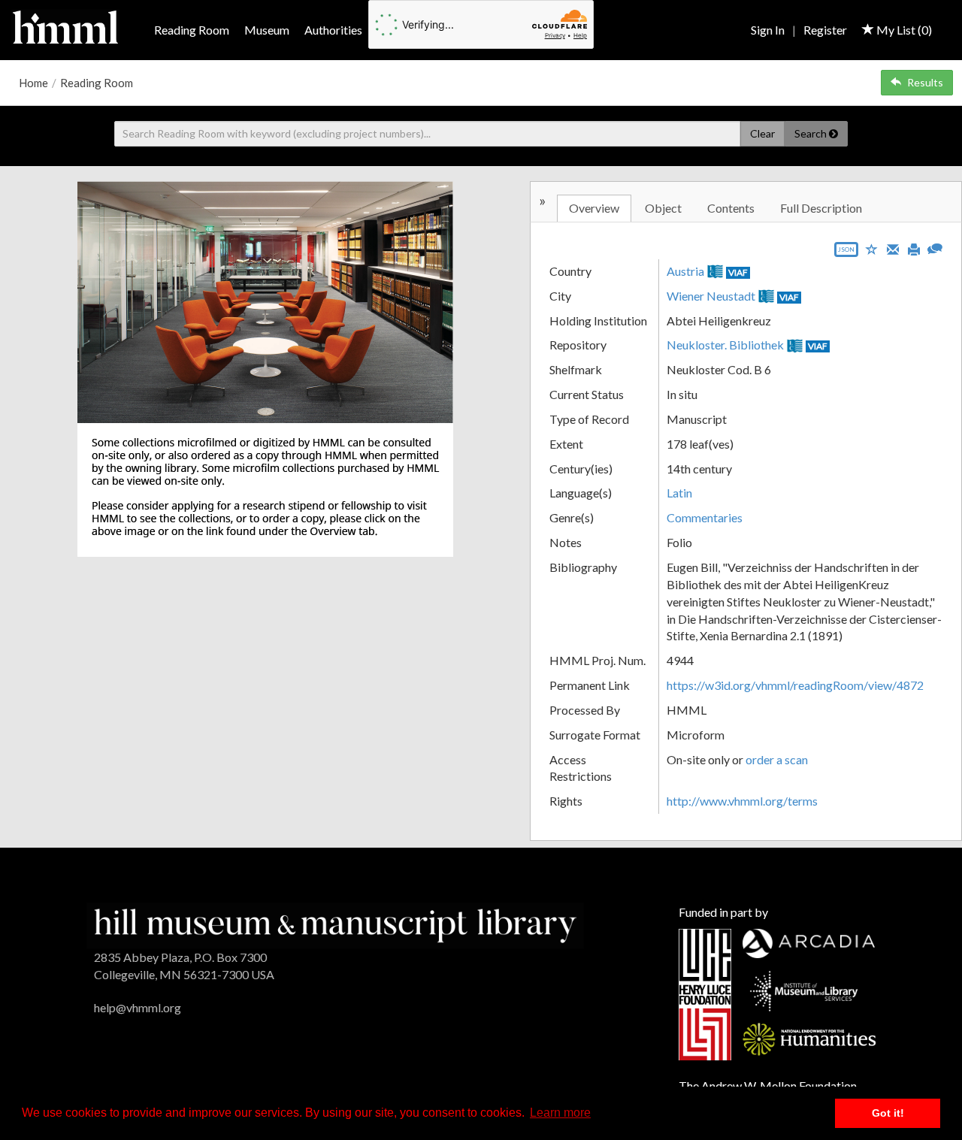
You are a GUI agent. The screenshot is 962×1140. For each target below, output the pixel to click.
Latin (679, 492)
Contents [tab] (731, 208)
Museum (266, 30)
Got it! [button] (888, 1113)
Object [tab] (663, 208)
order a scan (777, 759)
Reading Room (191, 30)
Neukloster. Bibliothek (725, 344)
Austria (685, 271)
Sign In (768, 30)
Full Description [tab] (821, 208)
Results (925, 82)
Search (811, 133)
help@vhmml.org (137, 1007)
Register (825, 30)
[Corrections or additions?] (934, 246)
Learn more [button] (560, 1112)
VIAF (738, 272)
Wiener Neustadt (711, 296)
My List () (903, 30)
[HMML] (335, 924)
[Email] (893, 248)
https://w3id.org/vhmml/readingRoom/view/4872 (795, 685)
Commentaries (705, 517)
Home (33, 82)
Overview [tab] (594, 208)
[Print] (914, 248)
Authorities (333, 30)
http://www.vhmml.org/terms (742, 801)
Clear (762, 133)
